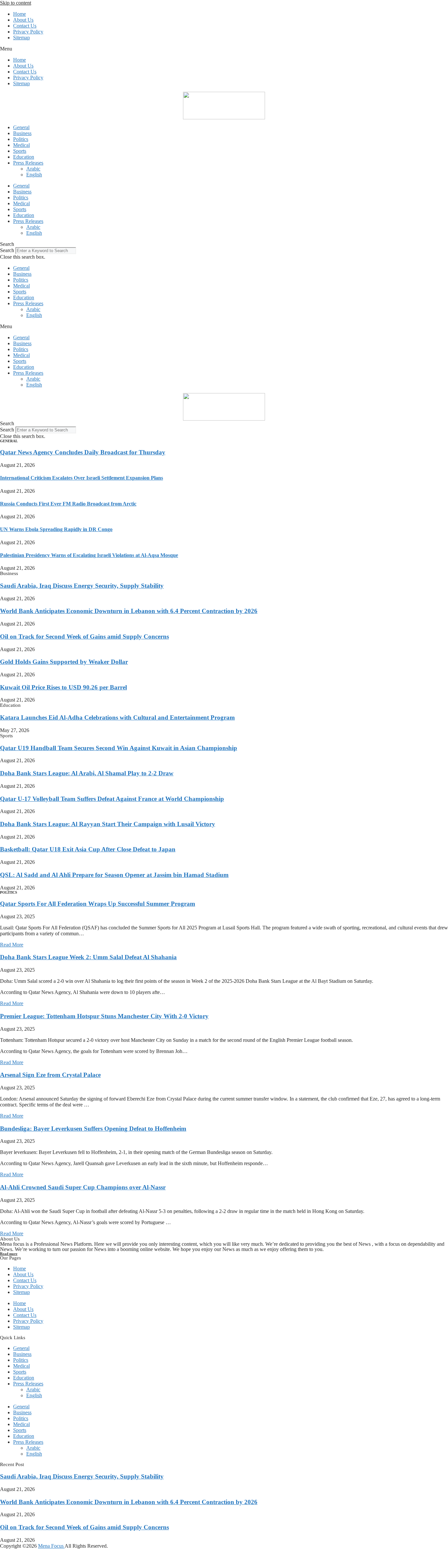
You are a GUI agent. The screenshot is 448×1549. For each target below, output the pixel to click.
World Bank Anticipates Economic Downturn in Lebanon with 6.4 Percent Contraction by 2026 (128, 610)
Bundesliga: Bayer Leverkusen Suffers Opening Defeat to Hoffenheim (93, 1128)
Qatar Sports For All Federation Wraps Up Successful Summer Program (97, 903)
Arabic (33, 168)
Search (7, 250)
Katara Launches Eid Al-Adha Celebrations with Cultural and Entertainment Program (117, 717)
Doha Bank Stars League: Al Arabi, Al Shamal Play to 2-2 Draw (86, 773)
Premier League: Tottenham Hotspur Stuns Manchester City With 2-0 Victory (104, 1016)
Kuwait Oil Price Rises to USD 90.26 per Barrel (63, 687)
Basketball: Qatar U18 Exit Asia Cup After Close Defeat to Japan (87, 849)
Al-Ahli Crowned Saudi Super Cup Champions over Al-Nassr (83, 1187)
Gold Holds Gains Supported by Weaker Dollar (64, 661)
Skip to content (15, 3)
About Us (23, 20)
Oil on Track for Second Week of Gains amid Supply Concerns (84, 636)
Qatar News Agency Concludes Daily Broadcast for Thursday (82, 452)
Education (23, 157)
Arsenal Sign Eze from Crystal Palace (50, 1074)
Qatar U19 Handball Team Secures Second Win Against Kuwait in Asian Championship (118, 748)
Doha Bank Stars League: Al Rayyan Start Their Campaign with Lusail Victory (107, 824)
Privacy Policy (28, 31)
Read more (8, 1254)
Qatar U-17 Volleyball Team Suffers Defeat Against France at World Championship (112, 798)
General (21, 127)
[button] (224, 49)
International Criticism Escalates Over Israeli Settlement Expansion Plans (81, 478)
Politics (20, 139)
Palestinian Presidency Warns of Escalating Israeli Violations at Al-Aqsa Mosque (89, 555)
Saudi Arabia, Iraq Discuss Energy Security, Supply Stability (82, 585)
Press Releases (28, 163)
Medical (21, 145)
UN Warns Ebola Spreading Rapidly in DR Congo (56, 529)
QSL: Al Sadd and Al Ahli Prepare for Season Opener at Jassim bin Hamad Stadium (114, 874)
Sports (19, 151)
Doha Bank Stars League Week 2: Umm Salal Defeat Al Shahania (88, 957)
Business (22, 133)
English (34, 174)
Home (19, 14)
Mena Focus (51, 1546)
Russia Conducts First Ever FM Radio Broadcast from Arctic (68, 503)
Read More (11, 944)
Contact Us (24, 26)
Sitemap (21, 37)
